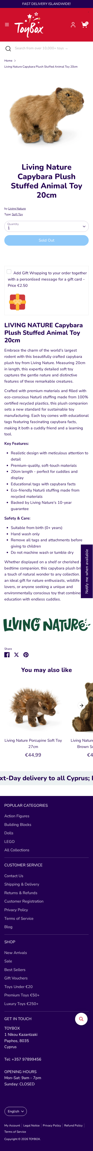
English (13, 1111)
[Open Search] (7, 48)
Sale (8, 961)
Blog (8, 926)
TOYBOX (34, 1139)
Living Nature (17, 208)
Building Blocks (17, 824)
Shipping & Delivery (21, 884)
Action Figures (16, 816)
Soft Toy (17, 214)
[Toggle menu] (7, 24)
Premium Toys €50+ (22, 995)
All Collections (16, 850)
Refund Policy (73, 1125)
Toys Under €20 (18, 986)
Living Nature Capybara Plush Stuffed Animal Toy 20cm (41, 67)
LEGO (9, 841)
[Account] (73, 23)
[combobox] (51, 48)
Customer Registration (23, 901)
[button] (81, 1019)
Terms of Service (19, 918)
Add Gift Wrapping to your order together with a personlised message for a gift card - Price (47, 279)
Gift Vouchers (16, 978)
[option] (46, 114)
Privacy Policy (16, 909)
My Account (12, 1125)
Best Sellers (15, 969)
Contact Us (13, 875)
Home (8, 61)
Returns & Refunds (20, 892)
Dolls (8, 833)
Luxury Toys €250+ (21, 1003)
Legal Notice (31, 1125)
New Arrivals (15, 952)
